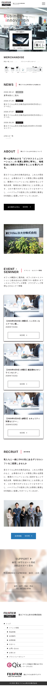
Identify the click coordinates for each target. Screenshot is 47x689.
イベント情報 (14, 628)
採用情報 (12, 640)
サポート (12, 644)
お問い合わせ (14, 648)
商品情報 (12, 632)
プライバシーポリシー (17, 657)
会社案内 (12, 636)
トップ (8, 624)
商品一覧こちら (8, 61)
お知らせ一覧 (8, 136)
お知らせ (12, 653)
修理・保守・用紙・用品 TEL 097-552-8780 (23, 587)
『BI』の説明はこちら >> (20, 48)
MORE (22, 335)
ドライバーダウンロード (28, 61)
